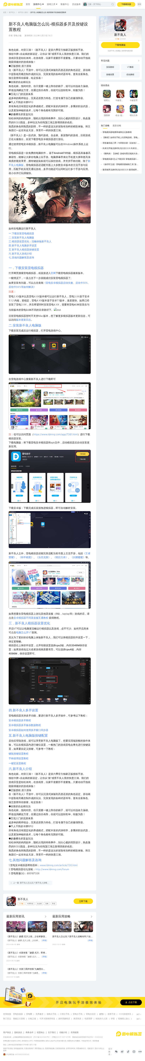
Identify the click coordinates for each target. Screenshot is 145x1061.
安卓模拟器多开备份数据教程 (25, 725)
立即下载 (83, 901)
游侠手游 (111, 1014)
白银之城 (32, 1019)
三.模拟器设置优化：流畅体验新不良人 (30, 241)
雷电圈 (29, 1014)
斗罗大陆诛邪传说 (47, 1019)
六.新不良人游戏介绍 (20, 253)
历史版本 (76, 4)
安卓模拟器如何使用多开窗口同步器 (28, 730)
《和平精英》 (26, 557)
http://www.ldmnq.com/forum (52, 869)
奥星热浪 (77, 1019)
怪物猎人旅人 (124, 1019)
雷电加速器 (18, 1014)
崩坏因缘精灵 (64, 1019)
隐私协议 (18, 1032)
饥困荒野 (88, 1019)
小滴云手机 (64, 1014)
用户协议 (7, 1032)
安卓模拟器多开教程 (20, 720)
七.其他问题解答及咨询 (21, 257)
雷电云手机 (78, 1014)
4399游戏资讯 (125, 1014)
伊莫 (113, 1019)
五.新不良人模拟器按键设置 (24, 249)
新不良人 (12, 12)
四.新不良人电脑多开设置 (23, 245)
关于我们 (52, 1032)
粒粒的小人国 (101, 1019)
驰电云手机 (51, 1014)
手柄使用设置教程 (18, 758)
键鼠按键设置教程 (18, 753)
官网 (53, 273)
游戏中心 (37, 4)
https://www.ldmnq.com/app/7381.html (55, 434)
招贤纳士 (41, 1032)
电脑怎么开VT (24, 632)
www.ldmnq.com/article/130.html (58, 865)
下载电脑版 (120, 45)
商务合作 (29, 1032)
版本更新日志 (23, 319)
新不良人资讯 (23, 12)
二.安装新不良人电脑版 (21, 237)
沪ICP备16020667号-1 (41, 1037)
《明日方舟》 (60, 557)
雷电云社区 (91, 1014)
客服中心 (64, 4)
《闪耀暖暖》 (78, 557)
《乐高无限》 (43, 557)
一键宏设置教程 (17, 763)
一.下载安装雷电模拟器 (21, 233)
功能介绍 (63, 1032)
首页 (28, 4)
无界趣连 (39, 1014)
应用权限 (75, 1032)
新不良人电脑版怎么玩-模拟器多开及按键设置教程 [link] (48, 12)
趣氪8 (101, 1014)
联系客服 (96, 1041)
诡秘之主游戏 (19, 1019)
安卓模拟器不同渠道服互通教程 (31, 617)
